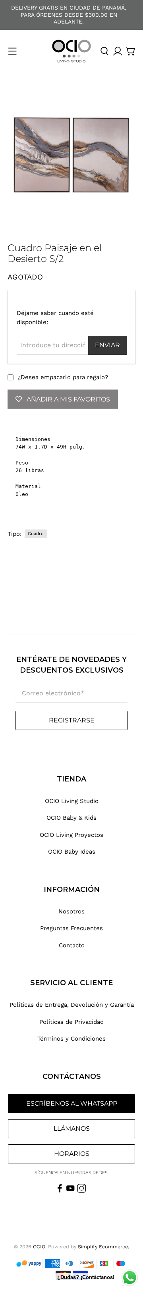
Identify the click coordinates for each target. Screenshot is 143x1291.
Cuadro (36, 533)
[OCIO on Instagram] (81, 1191)
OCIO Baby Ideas (71, 851)
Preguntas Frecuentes (71, 928)
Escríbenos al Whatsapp (71, 1103)
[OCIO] (71, 51)
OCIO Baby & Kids (71, 817)
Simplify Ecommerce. (103, 1247)
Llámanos (72, 1128)
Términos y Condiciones (71, 1038)
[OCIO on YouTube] (70, 1191)
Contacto (72, 945)
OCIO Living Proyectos (71, 834)
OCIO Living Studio (72, 801)
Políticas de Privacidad (71, 1021)
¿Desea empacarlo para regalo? (62, 377)
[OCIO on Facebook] (59, 1191)
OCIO (39, 1247)
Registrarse (72, 720)
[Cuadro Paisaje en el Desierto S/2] (71, 154)
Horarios (71, 1153)
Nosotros (71, 911)
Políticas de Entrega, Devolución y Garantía (72, 1004)
